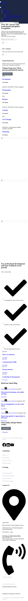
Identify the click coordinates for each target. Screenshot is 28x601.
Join (6, 3)
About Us (4, 455)
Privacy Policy (5, 457)
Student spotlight (6, 463)
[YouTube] (12, 445)
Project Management (7, 473)
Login (1, 3)
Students (3, 413)
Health (2, 389)
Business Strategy (6, 478)
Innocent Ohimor (11, 389)
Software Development (8, 481)
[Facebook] (4, 445)
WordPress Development (8, 475)
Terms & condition (7, 460)
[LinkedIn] (8, 445)
